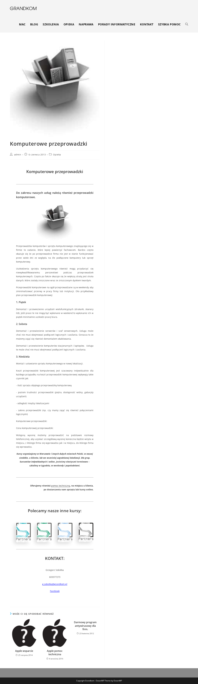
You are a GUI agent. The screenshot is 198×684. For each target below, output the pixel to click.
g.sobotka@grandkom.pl (54, 584)
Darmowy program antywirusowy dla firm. (85, 626)
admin (17, 154)
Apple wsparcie (24, 651)
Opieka (57, 154)
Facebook (55, 591)
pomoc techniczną (60, 485)
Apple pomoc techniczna (54, 652)
